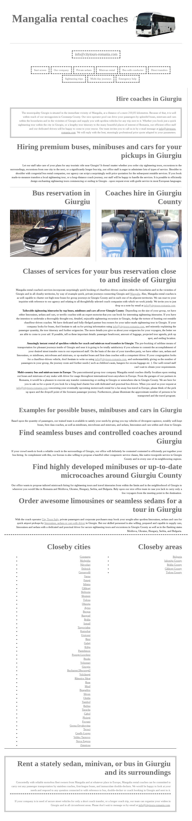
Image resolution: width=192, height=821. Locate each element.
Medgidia (85, 560)
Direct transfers (159, 70)
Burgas (86, 611)
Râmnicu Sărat (82, 678)
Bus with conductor (133, 70)
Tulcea (86, 599)
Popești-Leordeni (81, 654)
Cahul (87, 713)
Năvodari (85, 564)
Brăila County (174, 564)
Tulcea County (174, 572)
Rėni (87, 639)
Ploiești (86, 717)
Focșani (86, 721)
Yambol (86, 702)
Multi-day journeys (100, 78)
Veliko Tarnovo (82, 737)
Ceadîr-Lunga (82, 733)
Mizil (87, 686)
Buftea (86, 705)
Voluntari (85, 662)
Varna (87, 576)
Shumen (85, 596)
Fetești (87, 580)
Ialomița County (173, 560)
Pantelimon (84, 650)
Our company (61, 70)
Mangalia (135, 293)
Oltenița (86, 603)
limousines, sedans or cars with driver (64, 523)
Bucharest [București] (78, 670)
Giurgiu (86, 666)
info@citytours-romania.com (96, 54)
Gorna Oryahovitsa (80, 725)
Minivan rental (107, 70)
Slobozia (85, 592)
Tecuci (86, 729)
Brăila (87, 619)
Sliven (87, 694)
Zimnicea (85, 745)
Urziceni (85, 635)
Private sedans (84, 70)
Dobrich (85, 568)
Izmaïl (87, 623)
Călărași (86, 588)
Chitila (86, 698)
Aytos (87, 607)
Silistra (86, 584)
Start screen (40, 70)
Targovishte (84, 627)
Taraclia (86, 709)
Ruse (87, 682)
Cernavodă (84, 572)
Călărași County (173, 568)
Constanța (85, 556)
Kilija (87, 647)
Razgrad (85, 615)
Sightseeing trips (74, 78)
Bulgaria (177, 556)
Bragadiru (85, 690)
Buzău (87, 658)
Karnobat (85, 631)
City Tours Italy (50, 519)
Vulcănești (84, 674)
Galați (87, 643)
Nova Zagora (83, 741)
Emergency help (128, 78)
